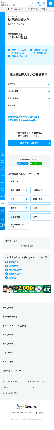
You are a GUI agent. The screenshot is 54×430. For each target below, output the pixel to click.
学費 (12, 199)
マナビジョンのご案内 (10, 381)
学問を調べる (8, 344)
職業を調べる (8, 334)
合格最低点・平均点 (17, 226)
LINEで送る (37, 163)
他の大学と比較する (29, 143)
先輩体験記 (37, 190)
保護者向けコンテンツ (12, 371)
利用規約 (6, 387)
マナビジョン (8, 4)
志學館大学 (13, 266)
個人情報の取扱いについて (37, 381)
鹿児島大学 (13, 262)
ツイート (24, 163)
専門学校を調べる (10, 317)
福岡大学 (13, 278)
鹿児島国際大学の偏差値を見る (22, 120)
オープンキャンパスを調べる (14, 326)
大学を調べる (8, 308)
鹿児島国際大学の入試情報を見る (23, 116)
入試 (35, 208)
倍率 (35, 217)
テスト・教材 (8, 362)
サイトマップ (32, 387)
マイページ (7, 353)
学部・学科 (15, 190)
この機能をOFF (27, 246)
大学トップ (15, 181)
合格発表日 (15, 217)
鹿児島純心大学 (15, 274)
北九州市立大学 (15, 270)
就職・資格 (37, 199)
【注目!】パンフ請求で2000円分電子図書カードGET (26, 9)
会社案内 (42, 413)
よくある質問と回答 (10, 393)
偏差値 (13, 208)
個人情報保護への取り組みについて (21, 413)
